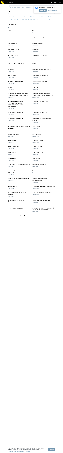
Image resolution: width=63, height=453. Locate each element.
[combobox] (31, 7)
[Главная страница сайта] (2, 2)
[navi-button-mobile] (60, 2)
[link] (51, 2)
